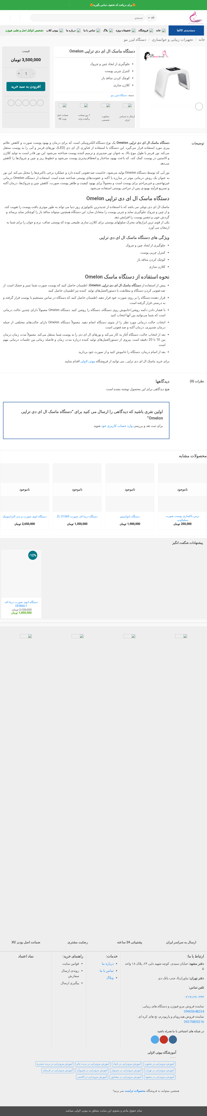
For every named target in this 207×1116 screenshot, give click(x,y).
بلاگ (105, 30)
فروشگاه (143, 30)
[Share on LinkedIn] (11, 103)
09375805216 (194, 1022)
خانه (158, 30)
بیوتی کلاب (52, 30)
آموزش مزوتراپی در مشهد (159, 1076)
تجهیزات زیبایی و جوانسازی (172, 39)
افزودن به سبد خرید (26, 86)
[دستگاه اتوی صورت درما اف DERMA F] (21, 574)
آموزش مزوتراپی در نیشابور (126, 1076)
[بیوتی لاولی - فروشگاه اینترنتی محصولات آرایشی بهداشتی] (184, 17)
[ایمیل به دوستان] (25, 103)
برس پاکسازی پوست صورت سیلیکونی (182, 518)
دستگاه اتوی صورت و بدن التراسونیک (24, 516)
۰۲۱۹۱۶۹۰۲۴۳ (194, 997)
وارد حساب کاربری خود (117, 426)
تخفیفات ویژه (123, 30)
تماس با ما (89, 30)
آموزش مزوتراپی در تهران (160, 1070)
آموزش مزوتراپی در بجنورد (159, 1063)
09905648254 (194, 1011)
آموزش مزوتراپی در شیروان (92, 1070)
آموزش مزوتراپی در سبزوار (127, 1070)
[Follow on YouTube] (164, 1039)
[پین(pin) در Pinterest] (18, 103)
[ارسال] (34, 17)
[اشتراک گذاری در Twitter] (33, 103)
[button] (5, 17)
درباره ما (71, 30)
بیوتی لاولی (88, 361)
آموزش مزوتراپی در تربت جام (93, 1063)
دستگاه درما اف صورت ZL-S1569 (77, 516)
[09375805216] (83, 5)
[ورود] (15, 17)
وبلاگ (110, 978)
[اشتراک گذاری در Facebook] (40, 103)
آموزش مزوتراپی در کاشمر (92, 1076)
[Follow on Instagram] (173, 1039)
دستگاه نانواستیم (130, 516)
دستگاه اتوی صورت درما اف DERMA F (21, 604)
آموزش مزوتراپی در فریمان (58, 1070)
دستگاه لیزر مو (135, 39)
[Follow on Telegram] (155, 1039)
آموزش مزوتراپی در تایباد (127, 1063)
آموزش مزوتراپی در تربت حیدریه (55, 1063)
